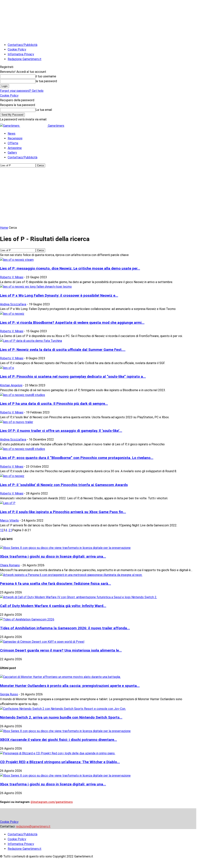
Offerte (13, 143)
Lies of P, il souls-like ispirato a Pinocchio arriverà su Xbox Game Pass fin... (63, 512)
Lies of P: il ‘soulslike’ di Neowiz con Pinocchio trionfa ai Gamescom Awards (64, 485)
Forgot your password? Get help (21, 91)
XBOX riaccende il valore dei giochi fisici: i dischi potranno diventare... (58, 740)
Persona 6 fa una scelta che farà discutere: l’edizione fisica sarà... (55, 584)
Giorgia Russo (9, 694)
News (11, 133)
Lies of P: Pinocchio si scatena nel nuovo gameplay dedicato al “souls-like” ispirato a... (73, 376)
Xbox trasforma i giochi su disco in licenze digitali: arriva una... (53, 556)
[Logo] (10, 126)
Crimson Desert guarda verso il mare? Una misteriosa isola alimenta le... (61, 650)
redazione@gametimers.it (33, 826)
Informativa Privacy (21, 54)
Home (4, 227)
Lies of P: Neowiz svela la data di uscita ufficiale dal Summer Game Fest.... (62, 350)
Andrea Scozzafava (13, 304)
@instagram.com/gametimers (51, 802)
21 (10, 530)
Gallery (12, 152)
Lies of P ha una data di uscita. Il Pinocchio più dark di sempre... (54, 404)
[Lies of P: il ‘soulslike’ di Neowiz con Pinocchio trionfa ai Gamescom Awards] (12, 476)
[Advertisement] (98, 197)
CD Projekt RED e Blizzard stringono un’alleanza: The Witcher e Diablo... (60, 762)
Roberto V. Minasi (11, 277)
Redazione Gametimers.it (24, 59)
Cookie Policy (17, 49)
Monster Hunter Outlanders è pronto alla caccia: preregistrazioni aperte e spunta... (70, 686)
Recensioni (15, 138)
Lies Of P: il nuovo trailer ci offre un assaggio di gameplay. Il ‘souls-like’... (61, 431)
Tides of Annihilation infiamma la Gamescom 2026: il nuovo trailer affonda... (65, 628)
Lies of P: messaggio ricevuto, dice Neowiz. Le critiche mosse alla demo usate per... (70, 268)
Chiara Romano (10, 565)
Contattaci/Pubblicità (22, 45)
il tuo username (46, 76)
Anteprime (15, 148)
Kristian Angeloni (11, 385)
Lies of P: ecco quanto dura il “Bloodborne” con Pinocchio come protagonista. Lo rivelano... (76, 458)
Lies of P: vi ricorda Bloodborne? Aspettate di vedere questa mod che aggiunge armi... (72, 323)
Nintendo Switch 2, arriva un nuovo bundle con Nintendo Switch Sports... (61, 717)
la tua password (46, 81)
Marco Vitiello (9, 520)
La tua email (44, 110)
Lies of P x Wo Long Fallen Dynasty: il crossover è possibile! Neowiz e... (59, 295)
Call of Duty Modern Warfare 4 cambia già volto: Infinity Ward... (53, 606)
